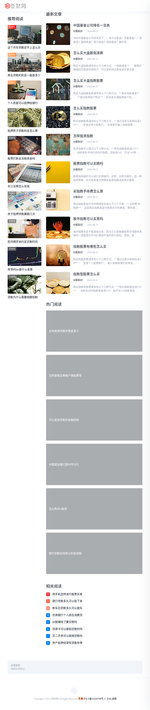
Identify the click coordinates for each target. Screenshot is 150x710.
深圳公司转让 (18, 669)
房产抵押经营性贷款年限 (67, 642)
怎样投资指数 (83, 136)
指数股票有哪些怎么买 (89, 247)
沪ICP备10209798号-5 (94, 698)
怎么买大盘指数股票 (88, 81)
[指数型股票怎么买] (58, 283)
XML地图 (112, 698)
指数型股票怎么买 (86, 274)
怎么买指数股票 (84, 108)
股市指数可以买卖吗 (88, 219)
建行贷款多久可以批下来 (67, 601)
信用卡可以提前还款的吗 (67, 629)
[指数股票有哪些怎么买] (58, 255)
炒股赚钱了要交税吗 (64, 622)
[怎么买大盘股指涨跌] (58, 62)
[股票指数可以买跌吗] (58, 172)
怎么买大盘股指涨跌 (88, 53)
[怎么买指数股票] (58, 117)
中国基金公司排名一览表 (91, 25)
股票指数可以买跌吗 (88, 163)
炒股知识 (78, 31)
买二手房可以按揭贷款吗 (67, 635)
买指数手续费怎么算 (88, 191)
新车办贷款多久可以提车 (67, 608)
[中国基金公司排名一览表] (58, 34)
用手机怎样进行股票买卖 (67, 594)
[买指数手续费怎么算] (58, 200)
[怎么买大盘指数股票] (58, 89)
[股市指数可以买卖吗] (58, 228)
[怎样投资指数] (58, 145)
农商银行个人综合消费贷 (67, 615)
